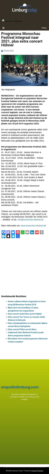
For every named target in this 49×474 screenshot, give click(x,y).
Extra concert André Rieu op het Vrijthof (25, 314)
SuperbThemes (37, 471)
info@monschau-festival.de (30, 219)
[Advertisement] (24, 265)
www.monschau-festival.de (33, 225)
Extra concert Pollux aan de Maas (22, 329)
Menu (44, 28)
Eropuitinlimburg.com (20, 387)
